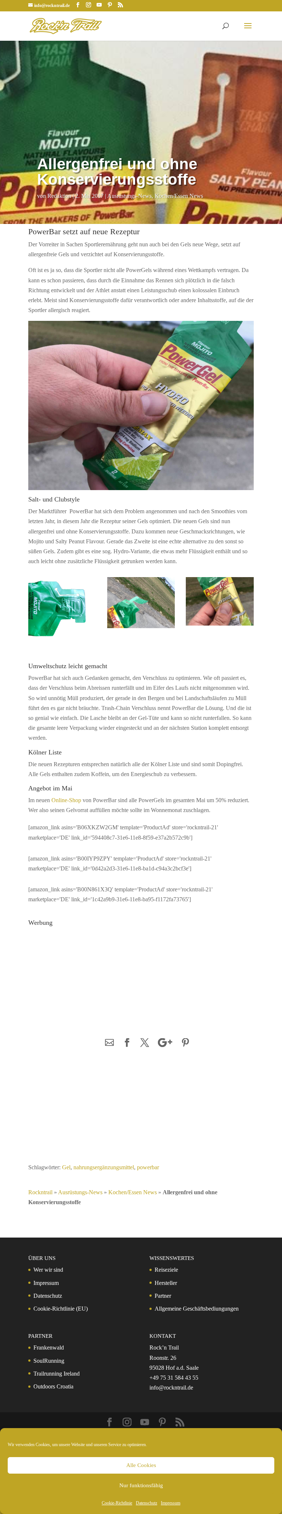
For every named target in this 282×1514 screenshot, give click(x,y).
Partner (163, 1296)
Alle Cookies (141, 1465)
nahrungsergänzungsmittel (103, 1167)
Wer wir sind (48, 1270)
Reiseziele (166, 1270)
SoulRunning (48, 1361)
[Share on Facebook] (127, 1043)
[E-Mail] (109, 1043)
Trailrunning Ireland (56, 1373)
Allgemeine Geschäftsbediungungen (197, 1308)
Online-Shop (66, 800)
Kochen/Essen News (179, 196)
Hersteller (166, 1283)
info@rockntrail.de (171, 1387)
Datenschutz (146, 1503)
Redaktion (59, 196)
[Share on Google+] (165, 1043)
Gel (66, 1167)
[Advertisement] (81, 975)
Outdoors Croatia (53, 1386)
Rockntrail (40, 1192)
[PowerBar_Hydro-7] (141, 630)
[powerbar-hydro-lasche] (62, 640)
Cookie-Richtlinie (117, 1503)
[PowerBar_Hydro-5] (220, 627)
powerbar (148, 1167)
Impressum (170, 1503)
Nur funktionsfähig (141, 1485)
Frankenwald (48, 1347)
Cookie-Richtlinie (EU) (60, 1308)
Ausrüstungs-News (129, 196)
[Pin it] (185, 1043)
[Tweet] (144, 1043)
